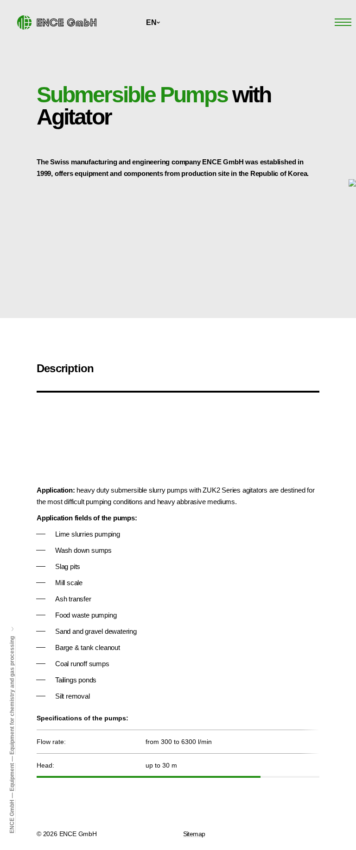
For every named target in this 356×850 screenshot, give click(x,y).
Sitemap (194, 834)
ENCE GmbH (12, 816)
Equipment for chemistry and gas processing (12, 695)
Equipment (12, 777)
